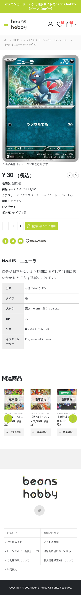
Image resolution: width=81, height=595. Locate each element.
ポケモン (16, 201)
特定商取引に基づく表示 (57, 551)
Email (20, 241)
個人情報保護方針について (59, 560)
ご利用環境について (18, 560)
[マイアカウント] (50, 24)
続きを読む (16, 432)
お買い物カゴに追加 (43, 226)
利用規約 (12, 569)
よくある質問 (51, 542)
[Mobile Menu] (7, 24)
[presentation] (8, 418)
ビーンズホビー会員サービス (23, 551)
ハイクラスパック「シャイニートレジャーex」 (45, 195)
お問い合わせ (51, 533)
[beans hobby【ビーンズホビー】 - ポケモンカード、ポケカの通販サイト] (19, 24)
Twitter (13, 241)
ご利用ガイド (14, 542)
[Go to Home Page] (5, 40)
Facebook (5, 241)
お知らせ (12, 533)
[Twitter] (39, 510)
